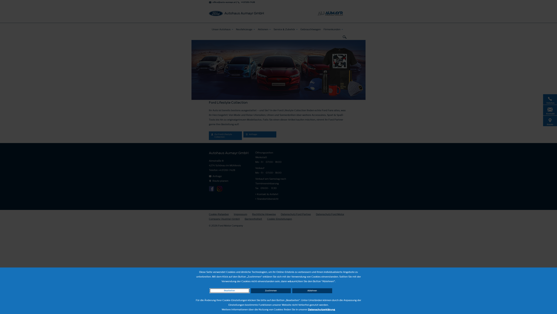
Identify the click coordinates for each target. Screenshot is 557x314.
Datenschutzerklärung (321, 309)
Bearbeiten (229, 290)
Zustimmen (271, 290)
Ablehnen (312, 290)
